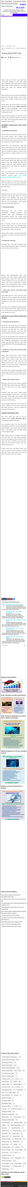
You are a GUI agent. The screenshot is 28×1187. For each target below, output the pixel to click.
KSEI (16, 1106)
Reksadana (4, 1128)
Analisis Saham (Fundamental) (9, 1057)
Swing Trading (19, 1150)
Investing (16, 1095)
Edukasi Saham (5, 1084)
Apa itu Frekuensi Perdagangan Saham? (11, 924)
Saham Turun (5, 1144)
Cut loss (17, 1079)
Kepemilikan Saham (7, 1103)
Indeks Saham (12, 1092)
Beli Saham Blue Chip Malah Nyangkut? (14, 612)
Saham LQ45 (5, 1136)
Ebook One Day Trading (19, 1)
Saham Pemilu (5, 1141)
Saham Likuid (15, 1133)
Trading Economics (6, 1155)
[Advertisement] (14, 31)
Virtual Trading (5, 1166)
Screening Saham (6, 1147)
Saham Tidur (16, 1141)
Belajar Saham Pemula (7, 1070)
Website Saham (17, 1166)
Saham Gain (10, 1185)
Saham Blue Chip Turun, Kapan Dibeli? (14, 637)
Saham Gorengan (17, 1130)
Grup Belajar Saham (7, 1089)
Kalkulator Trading (6, 1098)
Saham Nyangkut (6, 1139)
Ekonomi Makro (18, 1084)
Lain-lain (4, 1109)
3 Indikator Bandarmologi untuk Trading (11, 926)
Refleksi (4, 1125)
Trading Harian (5, 1158)
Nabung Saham (17, 1117)
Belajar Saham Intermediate (8, 1068)
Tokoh (15, 1152)
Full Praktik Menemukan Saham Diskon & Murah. (14, 176)
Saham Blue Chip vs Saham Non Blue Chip (16, 620)
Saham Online (18, 1139)
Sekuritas (17, 1147)
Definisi (15, 1081)
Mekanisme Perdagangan (8, 1114)
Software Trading (6, 1150)
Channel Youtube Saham (8, 1076)
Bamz (25, 1185)
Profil (2, 1)
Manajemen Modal (6, 1111)
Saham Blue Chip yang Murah (14, 604)
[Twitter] (13, 599)
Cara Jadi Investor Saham (8, 1073)
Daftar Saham (5, 1081)
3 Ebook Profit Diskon (7, 6)
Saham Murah (16, 1136)
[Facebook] (8, 599)
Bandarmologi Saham (7, 1062)
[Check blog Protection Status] (5, 1177)
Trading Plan (18, 1158)
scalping (15, 1144)
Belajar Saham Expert (7, 1065)
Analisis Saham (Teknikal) (8, 1059)
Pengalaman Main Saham (8, 1119)
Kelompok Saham (6, 1100)
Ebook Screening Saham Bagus (9, 3)
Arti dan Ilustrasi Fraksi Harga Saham (10, 915)
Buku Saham (8, 1)
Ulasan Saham (18, 1163)
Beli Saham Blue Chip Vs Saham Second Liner (14, 628)
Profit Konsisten (6, 1122)
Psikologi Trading (18, 1122)
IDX (3, 1092)
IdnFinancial (20, 1089)
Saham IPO (5, 1133)
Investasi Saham (6, 1095)
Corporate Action (6, 1079)
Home (3, 48)
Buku (20, 1070)
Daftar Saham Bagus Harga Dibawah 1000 (11, 922)
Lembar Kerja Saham (16, 1109)
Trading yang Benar (7, 1160)
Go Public (17, 1087)
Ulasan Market (5, 1163)
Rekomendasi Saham (16, 1125)
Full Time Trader (6, 1087)
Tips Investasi (5, 1152)
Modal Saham (5, 1117)
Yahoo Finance (5, 1169)
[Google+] (10, 599)
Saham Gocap (5, 1130)
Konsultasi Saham (6, 1106)
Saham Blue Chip (10, 48)
